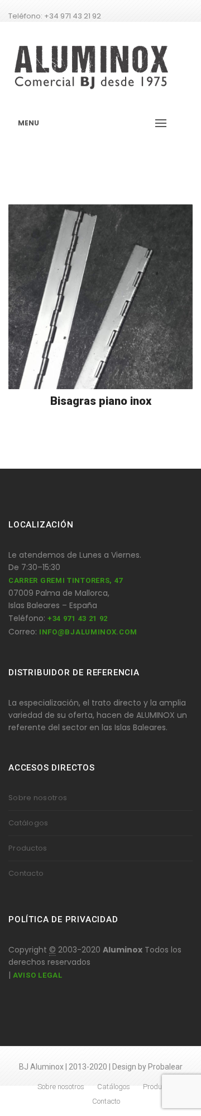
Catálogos (28, 823)
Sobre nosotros (37, 797)
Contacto (26, 873)
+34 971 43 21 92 (77, 618)
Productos (27, 848)
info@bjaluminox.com (88, 632)
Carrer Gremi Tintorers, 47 (65, 580)
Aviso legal (38, 975)
